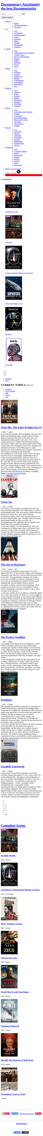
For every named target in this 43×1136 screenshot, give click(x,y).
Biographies (18, 84)
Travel (16, 67)
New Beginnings (11, 273)
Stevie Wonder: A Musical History (16, 303)
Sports (16, 65)
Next (7, 381)
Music (16, 41)
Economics (18, 137)
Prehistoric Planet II (10, 1026)
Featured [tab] (8, 389)
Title (6, 393)
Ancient (17, 74)
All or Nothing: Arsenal (11, 924)
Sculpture (17, 47)
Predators (6, 699)
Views (7, 395)
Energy (16, 153)
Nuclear (17, 161)
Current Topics (19, 55)
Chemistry (17, 135)
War (15, 86)
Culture (7, 49)
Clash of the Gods (9, 958)
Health (16, 98)
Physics (16, 145)
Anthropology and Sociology (24, 53)
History (7, 69)
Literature (17, 39)
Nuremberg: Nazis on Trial (13, 1094)
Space (16, 163)
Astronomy (18, 132)
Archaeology (18, 82)
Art (6, 29)
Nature (7, 108)
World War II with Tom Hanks (15, 992)
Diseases (17, 92)
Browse (8, 21)
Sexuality (17, 102)
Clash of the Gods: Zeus (13, 334)
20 (6, 814)
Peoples (17, 59)
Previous (8, 379)
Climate (17, 114)
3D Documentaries (20, 25)
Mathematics (18, 141)
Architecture (18, 33)
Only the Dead (11, 211)
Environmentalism (20, 118)
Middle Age (18, 76)
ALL (16, 31)
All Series (17, 27)
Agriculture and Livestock (23, 112)
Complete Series (13, 825)
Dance (16, 37)
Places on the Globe (21, 120)
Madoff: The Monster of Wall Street (17, 1060)
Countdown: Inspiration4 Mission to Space (20, 890)
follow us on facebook (13, 169)
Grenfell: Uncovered (12, 766)
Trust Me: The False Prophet (16, 473)
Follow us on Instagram (13, 175)
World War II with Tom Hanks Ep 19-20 (18, 365)
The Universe (19, 124)
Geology (17, 139)
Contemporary (19, 80)
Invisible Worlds (8, 855)
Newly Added (10, 391)
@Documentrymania (26, 1114)
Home (16, 23)
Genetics (17, 96)
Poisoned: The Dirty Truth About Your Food (19, 242)
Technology (9, 147)
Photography (18, 45)
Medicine (8, 88)
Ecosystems (18, 116)
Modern (17, 78)
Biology (17, 134)
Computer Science (20, 151)
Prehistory (17, 72)
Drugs (16, 94)
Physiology (18, 100)
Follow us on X (11, 173)
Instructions (21, 1123)
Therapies (17, 106)
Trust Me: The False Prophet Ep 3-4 (21, 427)
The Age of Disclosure (13, 564)
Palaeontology (19, 143)
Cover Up (6, 501)
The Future (18, 165)
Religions (17, 63)
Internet (16, 159)
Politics (16, 61)
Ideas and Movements (21, 57)
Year (6, 397)
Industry (17, 157)
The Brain (17, 104)
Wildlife (17, 126)
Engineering (18, 155)
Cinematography (20, 35)
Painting (17, 43)
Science (8, 128)
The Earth (17, 122)
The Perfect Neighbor (13, 637)
